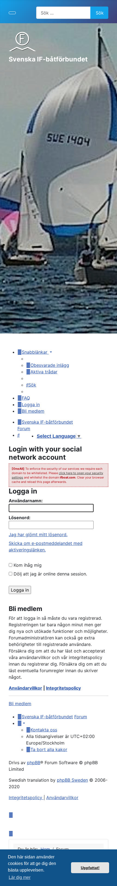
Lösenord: (19, 517)
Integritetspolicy (63, 688)
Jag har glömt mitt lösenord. (38, 534)
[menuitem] (47, 365)
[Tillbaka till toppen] (110, 879)
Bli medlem (20, 703)
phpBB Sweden (72, 780)
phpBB (33, 762)
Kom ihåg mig (27, 565)
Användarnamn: (26, 500)
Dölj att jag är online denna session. (49, 574)
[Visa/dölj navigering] (12, 12)
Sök (100, 13)
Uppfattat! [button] (90, 868)
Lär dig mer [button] (19, 877)
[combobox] (63, 13)
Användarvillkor (25, 688)
